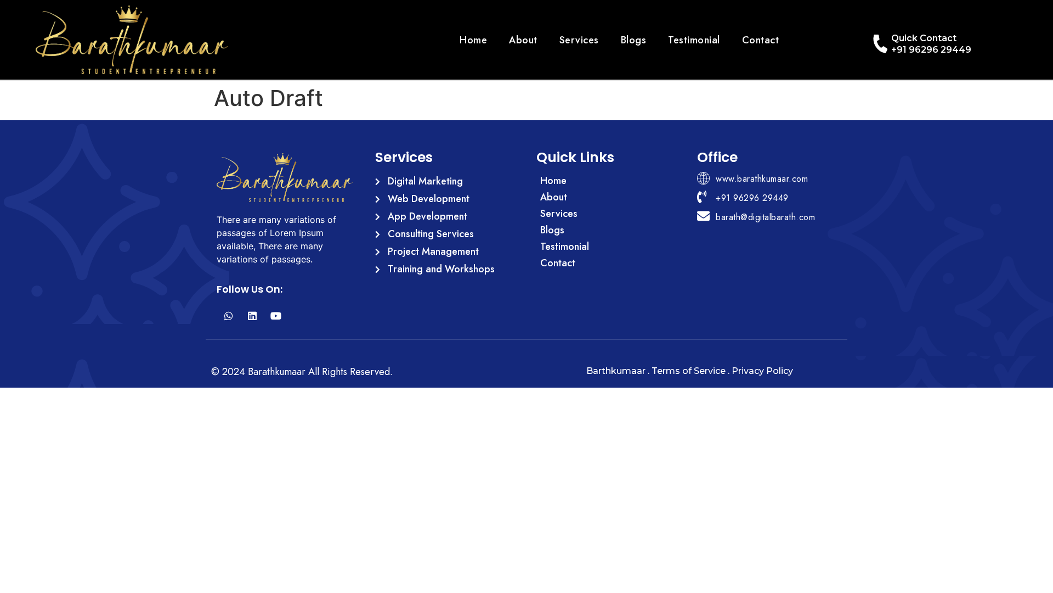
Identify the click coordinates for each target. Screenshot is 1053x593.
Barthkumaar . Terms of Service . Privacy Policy (689, 371)
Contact (760, 40)
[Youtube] (275, 316)
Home (473, 40)
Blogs (634, 40)
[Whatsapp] (228, 316)
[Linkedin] (252, 316)
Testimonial (694, 40)
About (523, 40)
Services (579, 40)
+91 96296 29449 (931, 49)
